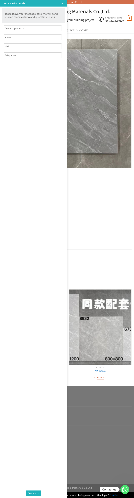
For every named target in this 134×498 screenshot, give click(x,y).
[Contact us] (124, 489)
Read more (100, 377)
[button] (33, 3)
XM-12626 (100, 370)
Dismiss (113, 495)
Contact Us (34, 493)
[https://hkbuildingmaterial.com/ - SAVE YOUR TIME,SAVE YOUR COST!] (68, 15)
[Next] (131, 337)
